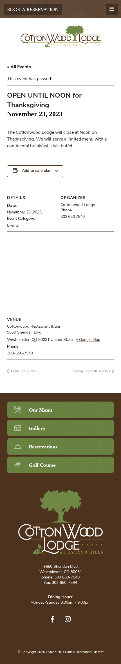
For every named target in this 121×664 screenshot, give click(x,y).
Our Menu (40, 409)
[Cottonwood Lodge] (61, 36)
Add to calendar (36, 171)
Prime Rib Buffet (23, 371)
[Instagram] (68, 619)
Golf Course (42, 464)
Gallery (37, 427)
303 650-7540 (67, 577)
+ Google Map (88, 340)
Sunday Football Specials (91, 371)
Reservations (43, 446)
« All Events (19, 67)
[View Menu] (112, 9)
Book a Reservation (33, 9)
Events (13, 225)
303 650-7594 (64, 583)
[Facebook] (52, 619)
